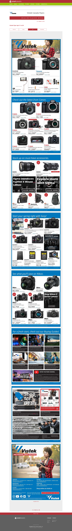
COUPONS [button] (21, 4)
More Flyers (40, 21)
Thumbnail (42, 29)
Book (23, 29)
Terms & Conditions (33, 527)
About (48, 521)
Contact (48, 520)
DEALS (15, 4)
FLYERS (27, 4)
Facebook (55, 520)
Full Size (14, 29)
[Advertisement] (30, 6)
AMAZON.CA (44, 4)
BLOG (11, 4)
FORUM (32, 4)
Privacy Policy (40, 527)
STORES (38, 4)
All (32, 29)
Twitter (54, 521)
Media (48, 522)
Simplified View (36, 501)
